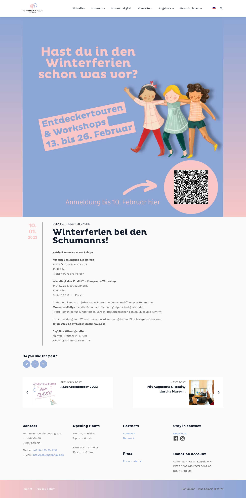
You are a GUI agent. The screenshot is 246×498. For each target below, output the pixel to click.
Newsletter (180, 433)
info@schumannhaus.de (48, 454)
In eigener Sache (77, 223)
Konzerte (144, 8)
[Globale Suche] (221, 8)
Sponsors (129, 433)
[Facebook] (35, 364)
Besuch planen (189, 8)
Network (128, 438)
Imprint (27, 488)
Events (58, 223)
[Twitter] (26, 364)
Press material (132, 461)
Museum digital (121, 8)
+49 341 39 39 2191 (44, 450)
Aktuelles (78, 8)
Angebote (165, 8)
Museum (96, 8)
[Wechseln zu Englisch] (214, 8)
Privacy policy (45, 488)
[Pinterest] (43, 364)
